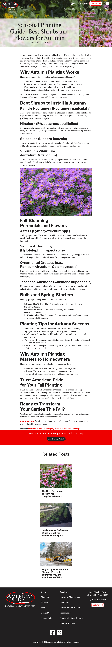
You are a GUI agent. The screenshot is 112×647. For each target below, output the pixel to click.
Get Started (96, 3)
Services (83, 9)
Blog (107, 9)
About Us (71, 9)
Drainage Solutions (68, 623)
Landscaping (48, 429)
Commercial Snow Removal (71, 618)
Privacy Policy (47, 618)
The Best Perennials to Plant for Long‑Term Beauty (52, 494)
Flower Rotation (35, 429)
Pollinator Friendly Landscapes (68, 429)
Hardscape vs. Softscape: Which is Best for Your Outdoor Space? (55, 533)
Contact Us (96, 9)
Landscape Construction (70, 608)
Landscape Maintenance (70, 597)
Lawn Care (64, 602)
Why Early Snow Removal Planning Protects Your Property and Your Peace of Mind (55, 573)
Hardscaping (65, 613)
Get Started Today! (56, 439)
